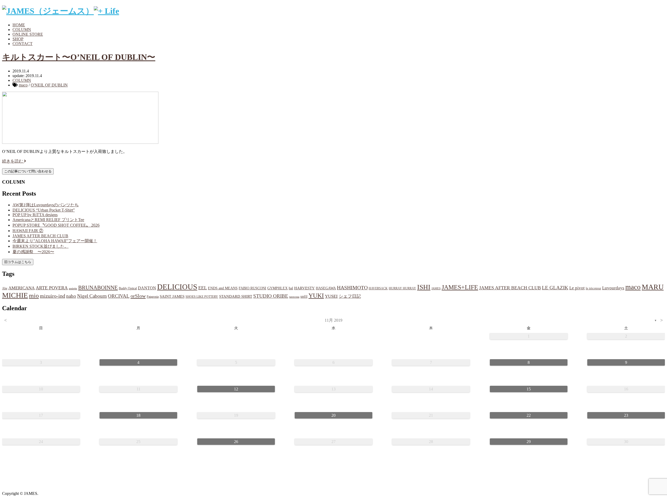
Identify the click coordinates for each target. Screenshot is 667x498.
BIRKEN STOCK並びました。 (41, 246)
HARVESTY (304, 288)
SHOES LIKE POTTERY (202, 296)
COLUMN (22, 29)
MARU (653, 287)
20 (333, 415)
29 (529, 441)
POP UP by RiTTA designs (35, 215)
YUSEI (331, 296)
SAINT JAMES (172, 296)
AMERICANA (21, 287)
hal (291, 288)
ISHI (423, 287)
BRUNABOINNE (98, 287)
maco (23, 85)
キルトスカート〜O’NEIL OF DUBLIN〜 (78, 57)
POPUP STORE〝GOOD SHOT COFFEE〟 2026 (56, 225)
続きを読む (13, 161)
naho (71, 296)
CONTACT (23, 43)
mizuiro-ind (52, 296)
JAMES (436, 288)
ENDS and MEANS (223, 288)
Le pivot (577, 287)
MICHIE (15, 295)
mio (34, 295)
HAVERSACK (378, 288)
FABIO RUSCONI (252, 288)
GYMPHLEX (277, 288)
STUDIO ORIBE (270, 296)
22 (529, 415)
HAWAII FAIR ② (28, 230)
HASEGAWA (326, 288)
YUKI (316, 295)
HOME (19, 25)
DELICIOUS (177, 287)
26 (236, 441)
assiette (73, 288)
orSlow (138, 296)
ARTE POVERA (52, 287)
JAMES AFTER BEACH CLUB (40, 236)
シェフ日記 (350, 296)
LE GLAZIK (555, 287)
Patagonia (153, 296)
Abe (4, 288)
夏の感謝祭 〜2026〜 (33, 252)
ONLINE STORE (28, 34)
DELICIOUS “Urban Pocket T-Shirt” (44, 210)
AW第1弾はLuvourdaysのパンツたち (46, 205)
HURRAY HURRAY (402, 288)
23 (626, 415)
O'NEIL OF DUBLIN (49, 85)
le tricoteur (593, 288)
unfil (303, 296)
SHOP (18, 39)
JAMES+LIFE (460, 287)
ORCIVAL (118, 296)
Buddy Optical (128, 288)
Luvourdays (613, 287)
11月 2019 (333, 320)
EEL (202, 287)
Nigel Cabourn (92, 296)
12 (236, 389)
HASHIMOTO (352, 287)
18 (138, 415)
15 (529, 389)
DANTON (147, 288)
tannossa (294, 296)
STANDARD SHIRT (235, 296)
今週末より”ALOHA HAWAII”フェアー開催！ (55, 241)
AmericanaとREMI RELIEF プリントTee (48, 219)
